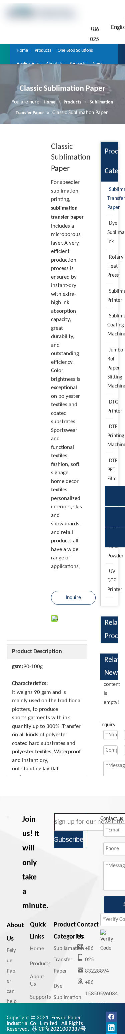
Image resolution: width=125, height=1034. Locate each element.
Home (37, 949)
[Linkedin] (111, 1027)
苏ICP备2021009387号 (59, 1029)
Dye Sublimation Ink (67, 997)
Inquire (73, 597)
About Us (37, 980)
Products (40, 964)
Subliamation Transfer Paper (69, 960)
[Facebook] (111, 1017)
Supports (40, 997)
